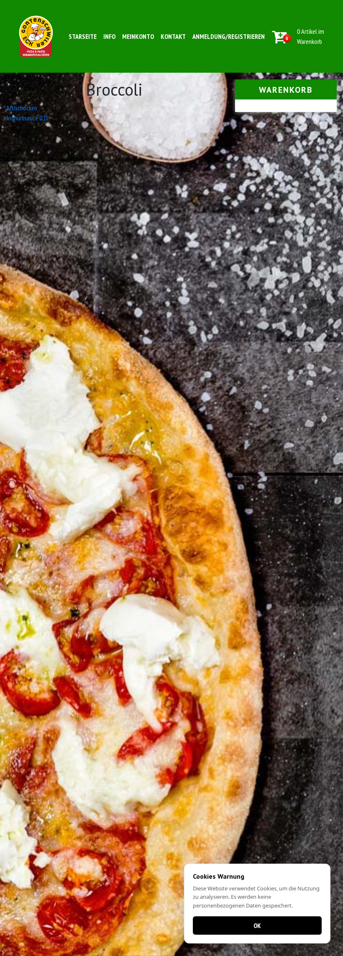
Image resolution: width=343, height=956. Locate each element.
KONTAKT (173, 36)
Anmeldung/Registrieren (228, 36)
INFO (109, 36)
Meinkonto (138, 36)
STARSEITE (83, 36)
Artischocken (21, 108)
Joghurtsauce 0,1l (27, 118)
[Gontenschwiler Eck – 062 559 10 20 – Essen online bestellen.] (36, 36)
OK (257, 925)
